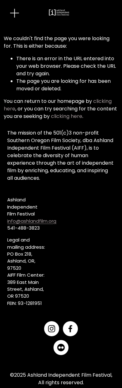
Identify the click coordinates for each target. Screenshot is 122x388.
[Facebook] (70, 328)
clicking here (66, 116)
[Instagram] (51, 328)
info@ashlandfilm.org (31, 221)
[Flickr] (61, 347)
